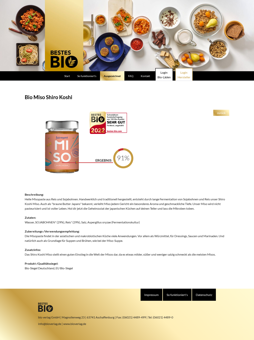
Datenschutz (204, 294)
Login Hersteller (184, 75)
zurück (221, 113)
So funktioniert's (177, 294)
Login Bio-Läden (164, 75)
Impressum (151, 294)
